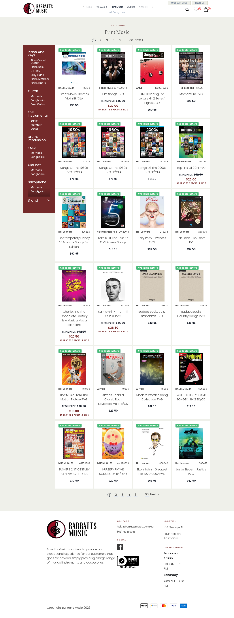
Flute (32, 147)
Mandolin (36, 124)
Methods (36, 96)
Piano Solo (37, 67)
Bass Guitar (38, 104)
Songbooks (38, 100)
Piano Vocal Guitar (38, 61)
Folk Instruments (38, 114)
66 (131, 40)
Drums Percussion (37, 138)
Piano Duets (38, 83)
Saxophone (37, 182)
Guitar (33, 91)
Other (34, 128)
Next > (139, 40)
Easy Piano (37, 75)
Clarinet (34, 165)
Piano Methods (40, 79)
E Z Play (35, 71)
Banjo (34, 120)
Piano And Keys (36, 53)
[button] (81, 7)
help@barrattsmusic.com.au (135, 526)
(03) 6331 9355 (126, 532)
